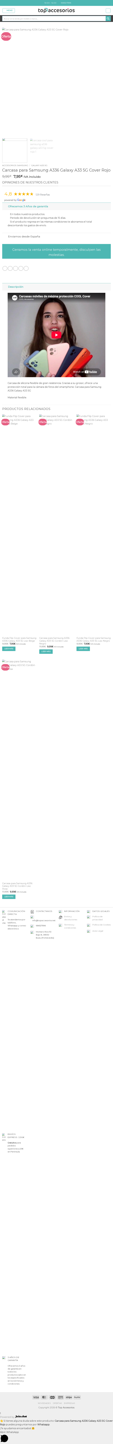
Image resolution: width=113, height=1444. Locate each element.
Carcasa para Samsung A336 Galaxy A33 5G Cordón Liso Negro (54, 641)
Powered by (7, 1417)
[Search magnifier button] (108, 18)
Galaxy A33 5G (39, 165)
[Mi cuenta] (108, 10)
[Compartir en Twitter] (15, 268)
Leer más (8, 649)
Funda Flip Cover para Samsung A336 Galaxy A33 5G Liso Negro (94, 639)
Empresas (69, 1403)
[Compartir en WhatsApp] (5, 268)
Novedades (44, 1403)
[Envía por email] (20, 268)
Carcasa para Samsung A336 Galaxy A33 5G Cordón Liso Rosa (17, 886)
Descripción (15, 286)
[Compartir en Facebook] (10, 268)
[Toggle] (5, 206)
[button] (9, 10)
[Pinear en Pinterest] (26, 268)
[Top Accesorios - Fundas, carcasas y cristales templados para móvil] (56, 10)
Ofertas (57, 1403)
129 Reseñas (43, 194)
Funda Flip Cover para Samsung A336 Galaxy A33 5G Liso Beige (19, 639)
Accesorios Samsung (15, 165)
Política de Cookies (101, 925)
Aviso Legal (97, 931)
